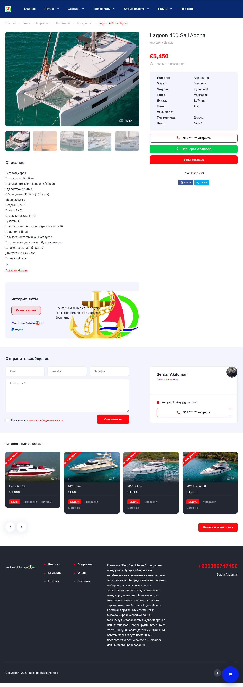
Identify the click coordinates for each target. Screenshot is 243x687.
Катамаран (63, 23)
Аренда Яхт (84, 23)
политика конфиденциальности (44, 420)
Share (187, 182)
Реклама (83, 581)
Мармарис (43, 23)
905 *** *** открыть (196, 138)
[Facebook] (217, 673)
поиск (26, 23)
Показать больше (16, 270)
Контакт (53, 581)
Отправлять (113, 419)
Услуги (162, 8)
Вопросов (84, 564)
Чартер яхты (102, 8)
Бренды (73, 8)
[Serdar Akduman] (231, 372)
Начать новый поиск (218, 527)
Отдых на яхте (134, 8)
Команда (54, 572)
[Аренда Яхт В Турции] (8, 8)
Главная (30, 8)
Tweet (203, 182)
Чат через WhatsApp (196, 149)
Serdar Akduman (172, 374)
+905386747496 (218, 566)
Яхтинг (49, 8)
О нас (81, 572)
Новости (187, 8)
